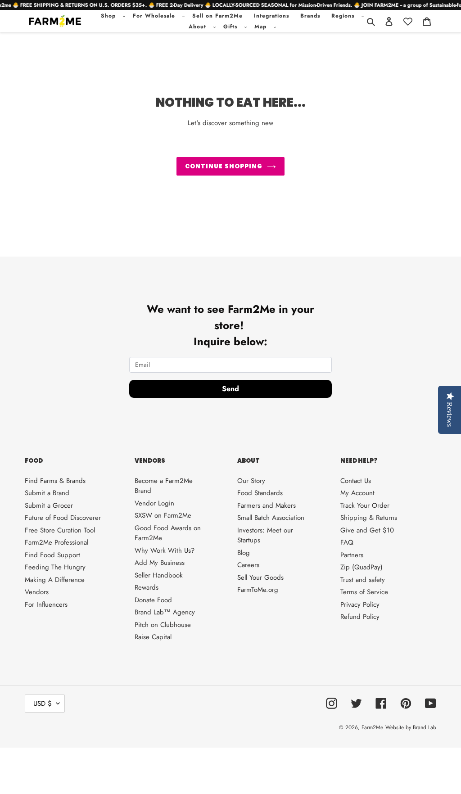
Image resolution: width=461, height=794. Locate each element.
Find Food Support (52, 555)
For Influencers (46, 604)
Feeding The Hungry (55, 567)
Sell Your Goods (260, 577)
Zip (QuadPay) (361, 567)
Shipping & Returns (368, 518)
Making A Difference (55, 580)
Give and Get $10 (367, 530)
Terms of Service (364, 592)
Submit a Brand (47, 493)
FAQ (346, 542)
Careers (248, 565)
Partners (351, 555)
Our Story (251, 481)
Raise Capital (153, 637)
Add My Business (160, 563)
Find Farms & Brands (55, 481)
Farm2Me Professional (56, 542)
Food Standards (260, 493)
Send (230, 388)
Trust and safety (362, 580)
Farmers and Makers (266, 505)
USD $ (42, 703)
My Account (357, 493)
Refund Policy (360, 617)
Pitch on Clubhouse (163, 625)
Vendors (37, 592)
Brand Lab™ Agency (165, 612)
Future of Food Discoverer (63, 518)
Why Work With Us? (164, 550)
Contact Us (355, 481)
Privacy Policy (360, 604)
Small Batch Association (270, 518)
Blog (243, 553)
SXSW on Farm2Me (163, 515)
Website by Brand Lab (410, 727)
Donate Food (153, 600)
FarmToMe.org (257, 590)
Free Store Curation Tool (60, 530)
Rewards (146, 587)
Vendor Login (154, 503)
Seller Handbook (159, 575)
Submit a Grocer (49, 505)
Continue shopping (223, 166)
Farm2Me (372, 727)
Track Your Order (364, 505)
